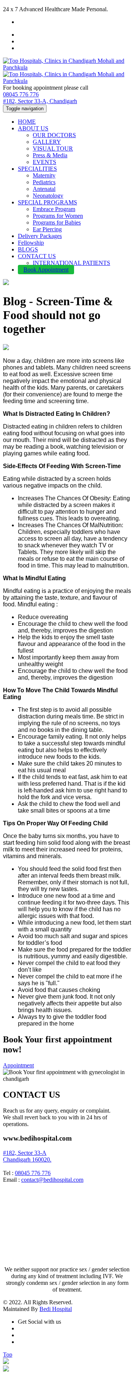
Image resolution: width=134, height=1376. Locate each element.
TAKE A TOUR (22, 1250)
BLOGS (28, 249)
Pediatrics (44, 182)
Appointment (18, 1065)
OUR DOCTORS (54, 135)
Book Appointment (45, 269)
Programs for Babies (57, 222)
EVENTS (44, 162)
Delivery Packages (40, 236)
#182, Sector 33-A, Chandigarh (40, 101)
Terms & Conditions (27, 1256)
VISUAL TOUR (53, 148)
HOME (27, 121)
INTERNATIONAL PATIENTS (71, 263)
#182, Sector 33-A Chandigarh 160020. (27, 1156)
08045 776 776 (21, 94)
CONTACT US (37, 256)
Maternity (44, 175)
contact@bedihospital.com (52, 1179)
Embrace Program (54, 209)
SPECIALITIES (37, 169)
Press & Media (50, 155)
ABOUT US (33, 128)
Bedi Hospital (55, 1309)
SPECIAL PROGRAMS (47, 202)
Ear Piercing (47, 229)
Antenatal (44, 189)
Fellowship (31, 242)
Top (7, 1354)
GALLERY (47, 142)
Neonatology (48, 195)
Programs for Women (58, 216)
